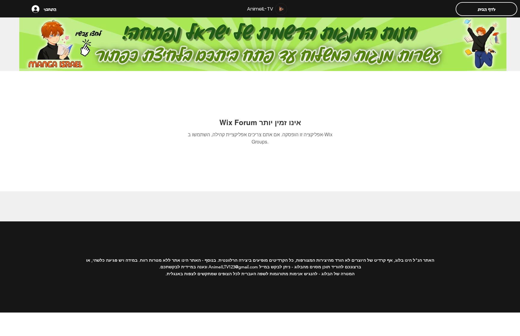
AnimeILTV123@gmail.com (233, 267)
